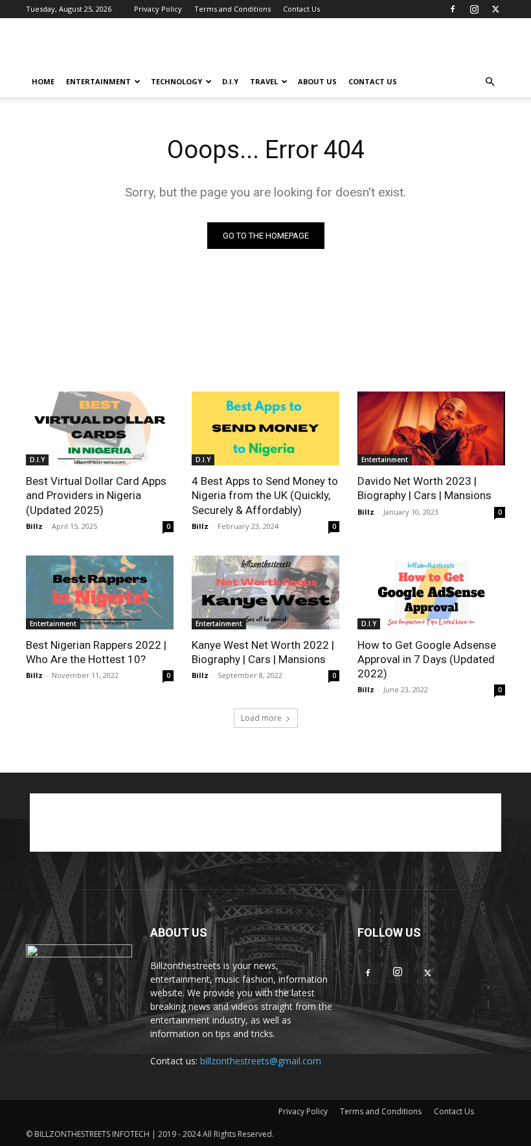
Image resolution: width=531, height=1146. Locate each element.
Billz (34, 526)
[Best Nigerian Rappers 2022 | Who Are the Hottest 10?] (100, 592)
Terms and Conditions (232, 9)
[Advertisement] (352, 46)
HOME (43, 81)
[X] (495, 9)
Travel (264, 81)
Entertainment (98, 81)
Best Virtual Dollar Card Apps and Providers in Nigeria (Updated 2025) (96, 495)
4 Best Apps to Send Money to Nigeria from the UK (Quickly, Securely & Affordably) (265, 495)
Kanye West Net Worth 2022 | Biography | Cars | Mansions (263, 652)
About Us (317, 81)
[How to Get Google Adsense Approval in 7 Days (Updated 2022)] (431, 592)
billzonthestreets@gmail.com (260, 1061)
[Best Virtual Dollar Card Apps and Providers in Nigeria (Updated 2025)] (100, 428)
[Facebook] (452, 9)
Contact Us (301, 9)
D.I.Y (230, 81)
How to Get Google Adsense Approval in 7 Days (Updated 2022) (426, 659)
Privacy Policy (158, 9)
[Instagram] (474, 9)
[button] (489, 82)
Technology (176, 81)
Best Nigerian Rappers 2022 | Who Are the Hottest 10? (96, 652)
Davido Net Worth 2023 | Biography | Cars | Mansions (424, 488)
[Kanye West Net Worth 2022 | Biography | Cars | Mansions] (265, 592)
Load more (261, 717)
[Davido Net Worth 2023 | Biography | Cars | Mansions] (431, 428)
